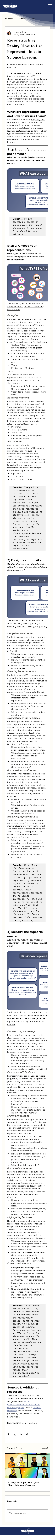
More (32, 19)
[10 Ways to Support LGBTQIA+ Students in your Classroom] (27, 1465)
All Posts (9, 19)
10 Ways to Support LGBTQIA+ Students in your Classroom (23, 1483)
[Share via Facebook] (8, 1434)
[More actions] (46, 33)
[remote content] (27, 190)
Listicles (21, 19)
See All (45, 1448)
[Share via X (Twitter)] (14, 1434)
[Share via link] (27, 1434)
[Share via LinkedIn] (21, 1434)
